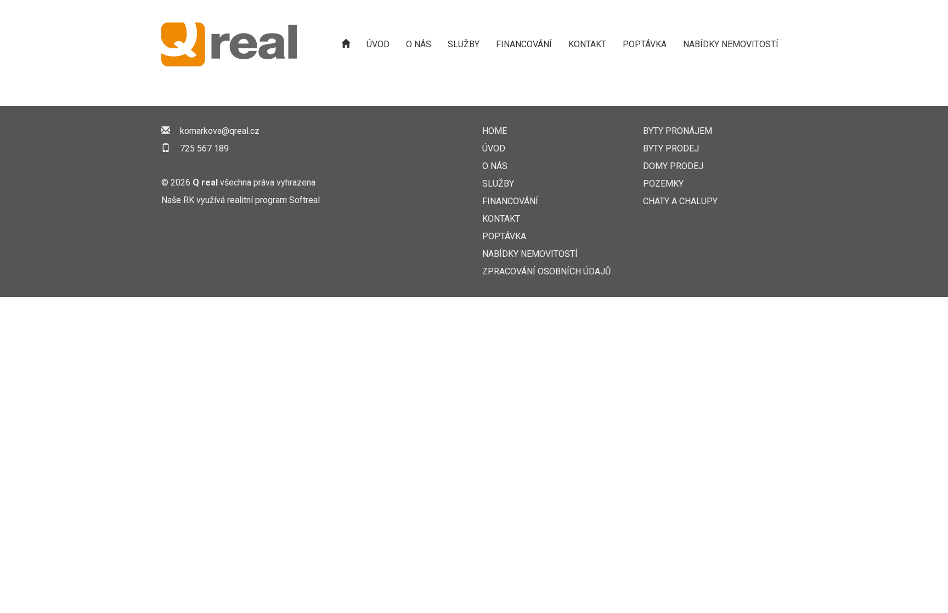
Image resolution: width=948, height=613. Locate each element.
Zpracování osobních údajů (546, 271)
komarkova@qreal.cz (219, 131)
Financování (524, 44)
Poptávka (645, 44)
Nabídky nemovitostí (730, 44)
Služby (463, 44)
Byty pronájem (677, 131)
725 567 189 (204, 148)
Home (494, 131)
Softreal (304, 200)
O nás (418, 44)
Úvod (378, 44)
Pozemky (663, 183)
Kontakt (587, 44)
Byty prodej (671, 148)
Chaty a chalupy (680, 201)
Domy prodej (673, 166)
